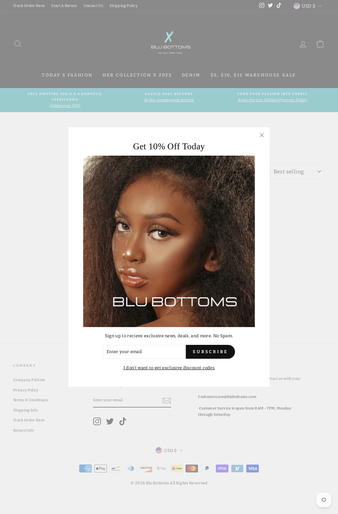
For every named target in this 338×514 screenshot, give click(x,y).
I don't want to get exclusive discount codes (169, 367)
